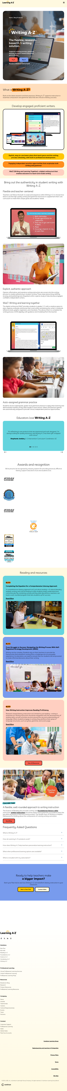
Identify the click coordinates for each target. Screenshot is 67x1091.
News (2, 999)
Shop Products (18, 17)
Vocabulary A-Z (4, 959)
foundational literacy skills (48, 811)
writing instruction (18, 812)
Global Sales (4, 1031)
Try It (13, 59)
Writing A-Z (3, 961)
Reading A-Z (4, 952)
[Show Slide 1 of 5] (30, 446)
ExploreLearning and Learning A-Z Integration (45, 1048)
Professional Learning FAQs (8, 975)
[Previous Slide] (5, 451)
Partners (2, 1014)
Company (3, 996)
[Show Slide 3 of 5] (33, 446)
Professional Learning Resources (9, 989)
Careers (2, 1006)
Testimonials (4, 1003)
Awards (2, 1001)
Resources (3, 979)
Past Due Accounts (6, 1033)
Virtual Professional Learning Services (11, 971)
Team (2, 1012)
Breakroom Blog (5, 983)
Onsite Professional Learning (8, 973)
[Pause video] (61, 77)
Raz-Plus (2, 948)
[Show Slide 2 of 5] (31, 446)
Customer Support (5, 1024)
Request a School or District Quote (19, 63)
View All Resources (33, 763)
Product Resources (5, 987)
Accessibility (54, 1069)
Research (3, 985)
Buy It (23, 59)
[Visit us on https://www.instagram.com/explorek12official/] (15, 938)
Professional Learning (7, 968)
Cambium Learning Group (51, 1041)
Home (11, 17)
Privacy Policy (54, 1055)
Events (2, 1010)
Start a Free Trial (26, 889)
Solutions (3, 945)
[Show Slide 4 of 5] (35, 446)
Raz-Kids (2, 950)
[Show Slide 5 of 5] (37, 446)
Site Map (55, 1076)
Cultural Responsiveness (7, 1008)
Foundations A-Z (5, 955)
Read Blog (10, 598)
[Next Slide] (61, 451)
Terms (56, 1062)
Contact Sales (42, 889)
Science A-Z (3, 957)
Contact (3, 1021)
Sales (2, 1029)
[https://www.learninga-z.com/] (33, 932)
